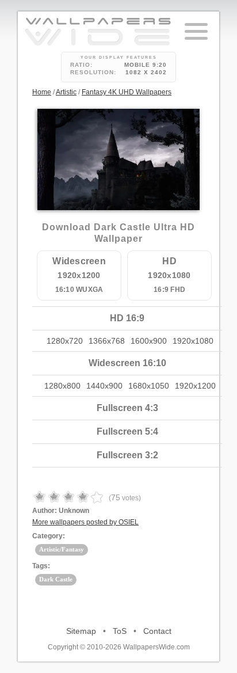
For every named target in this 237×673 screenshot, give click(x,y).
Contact (157, 631)
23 (123, 171)
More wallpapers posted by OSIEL (85, 522)
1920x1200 (195, 385)
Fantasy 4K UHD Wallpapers (126, 92)
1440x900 (104, 385)
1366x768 (107, 340)
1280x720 (65, 340)
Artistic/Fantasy (61, 549)
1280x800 (62, 385)
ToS (120, 631)
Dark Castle (55, 579)
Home (41, 92)
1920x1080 (193, 340)
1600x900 (149, 340)
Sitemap (81, 631)
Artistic (66, 92)
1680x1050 (148, 385)
